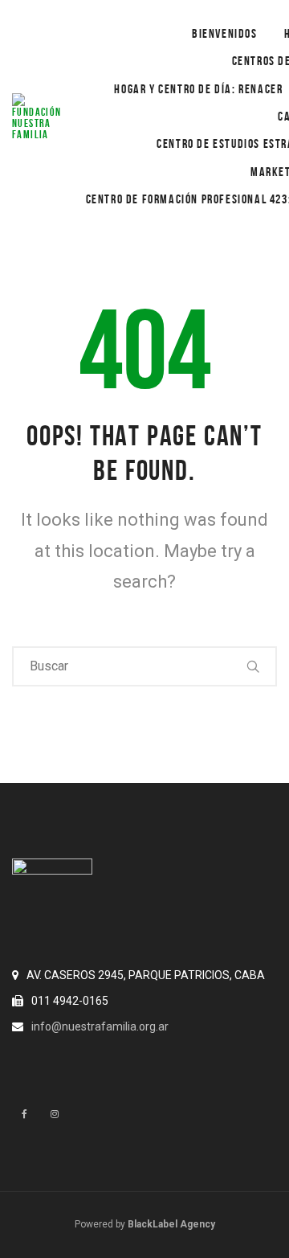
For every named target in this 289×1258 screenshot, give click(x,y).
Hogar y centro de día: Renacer (198, 89)
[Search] (253, 666)
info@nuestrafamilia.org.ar (100, 1026)
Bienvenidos (225, 33)
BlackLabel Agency (171, 1224)
